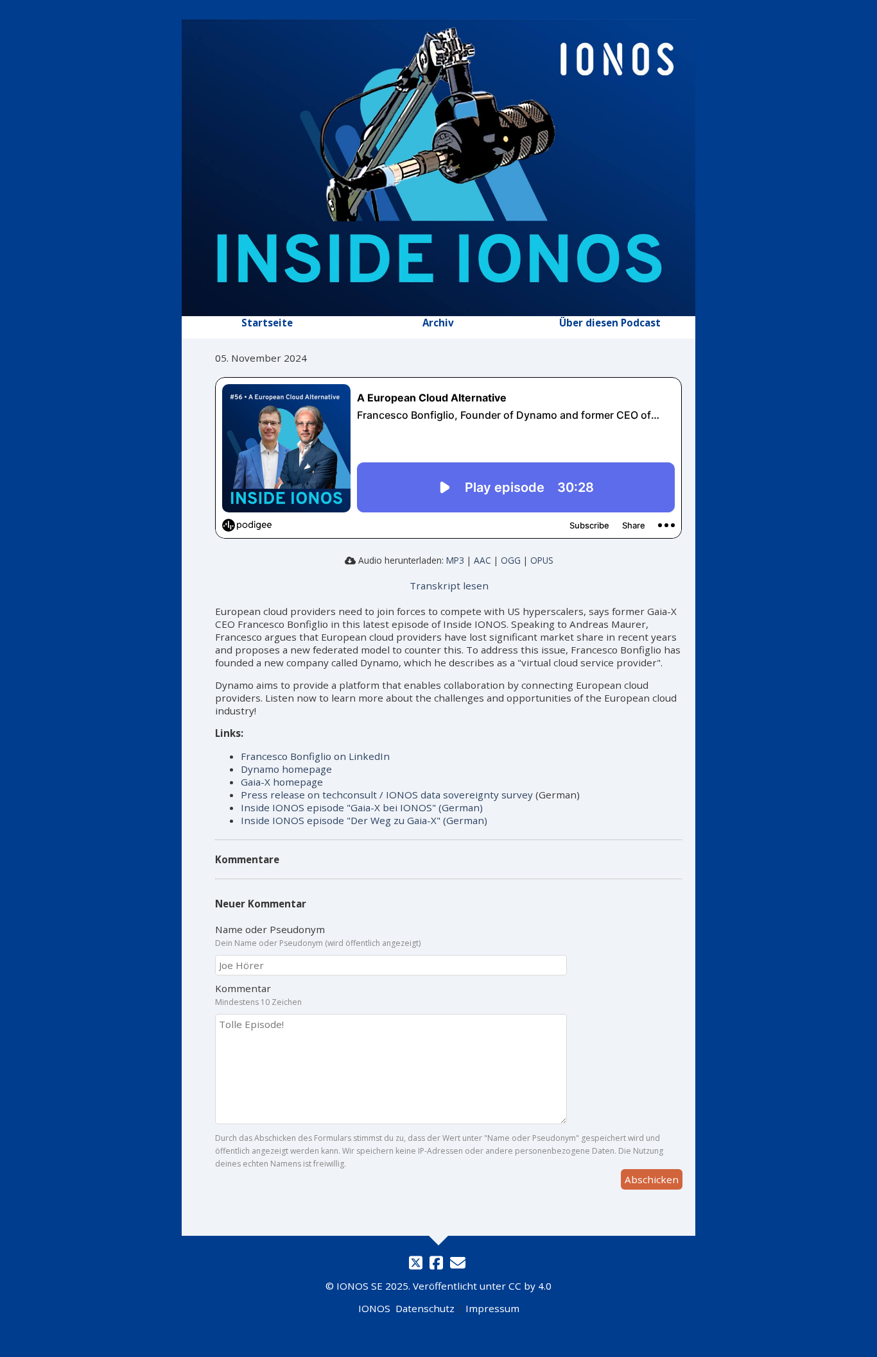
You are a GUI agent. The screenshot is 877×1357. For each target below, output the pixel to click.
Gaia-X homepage (282, 781)
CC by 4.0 (529, 1285)
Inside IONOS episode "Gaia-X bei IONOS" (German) (362, 807)
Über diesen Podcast (610, 322)
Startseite (267, 322)
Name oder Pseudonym (270, 929)
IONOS (374, 1308)
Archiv (438, 322)
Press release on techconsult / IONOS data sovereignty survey (387, 794)
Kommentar (243, 988)
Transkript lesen (449, 585)
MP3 (455, 560)
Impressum (492, 1308)
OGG (511, 560)
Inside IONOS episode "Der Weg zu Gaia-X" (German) (364, 820)
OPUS (541, 560)
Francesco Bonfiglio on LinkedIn (315, 756)
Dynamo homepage (286, 769)
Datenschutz (425, 1308)
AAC (482, 560)
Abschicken (652, 1179)
